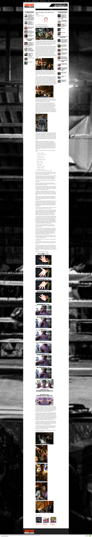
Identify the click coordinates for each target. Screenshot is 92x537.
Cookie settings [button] (86, 535)
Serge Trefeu (46, 21)
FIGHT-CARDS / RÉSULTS (43, 1)
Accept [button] (90, 535)
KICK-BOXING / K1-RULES (35, 1)
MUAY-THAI (29, 1)
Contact (49, 1)
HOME (26, 1)
